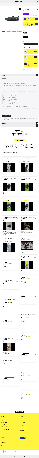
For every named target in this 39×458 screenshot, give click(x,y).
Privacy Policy (22, 432)
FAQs (1, 439)
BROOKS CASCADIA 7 (26, 197)
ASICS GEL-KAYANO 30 (26, 158)
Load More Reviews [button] (19, 411)
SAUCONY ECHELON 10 (8, 280)
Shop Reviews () (16, 152)
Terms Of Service (22, 430)
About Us (2, 437)
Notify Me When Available (31, 43)
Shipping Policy (22, 419)
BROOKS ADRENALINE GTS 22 (9, 197)
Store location (22, 425)
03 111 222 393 (4, 426)
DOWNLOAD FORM (6, 115)
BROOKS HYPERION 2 (26, 256)
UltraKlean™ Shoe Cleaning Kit (30, 56)
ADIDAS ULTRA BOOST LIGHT (9, 238)
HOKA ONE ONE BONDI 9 (9, 338)
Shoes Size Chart (22, 422)
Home (1, 4)
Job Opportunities (3, 442)
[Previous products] (35, 47)
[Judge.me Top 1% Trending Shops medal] (31, 146)
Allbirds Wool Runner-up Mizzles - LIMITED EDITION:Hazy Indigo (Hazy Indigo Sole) (10, 218)
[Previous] (2, 18)
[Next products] (37, 47)
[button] (14, 133)
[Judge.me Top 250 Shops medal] (27, 146)
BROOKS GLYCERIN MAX (8, 357)
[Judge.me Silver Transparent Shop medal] (22, 146)
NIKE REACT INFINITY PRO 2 (9, 377)
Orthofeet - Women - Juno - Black (28, 236)
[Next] (20, 18)
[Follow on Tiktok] (8, 429)
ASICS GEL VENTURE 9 (26, 333)
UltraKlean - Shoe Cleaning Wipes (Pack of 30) (30, 50)
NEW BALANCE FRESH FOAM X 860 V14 (29, 391)
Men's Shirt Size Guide (23, 427)
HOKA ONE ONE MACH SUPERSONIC (10, 299)
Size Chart (26, 27)
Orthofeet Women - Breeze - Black (28, 275)
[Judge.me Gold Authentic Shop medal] (17, 146)
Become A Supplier (4, 440)
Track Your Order (22, 428)
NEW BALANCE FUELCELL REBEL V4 (10, 178)
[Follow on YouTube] (6, 429)
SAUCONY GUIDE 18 (26, 353)
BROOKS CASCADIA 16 (26, 295)
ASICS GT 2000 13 (7, 158)
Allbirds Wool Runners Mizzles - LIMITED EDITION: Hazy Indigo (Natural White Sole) (28, 315)
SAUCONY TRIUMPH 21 (26, 178)
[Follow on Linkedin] (4, 429)
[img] (19, 130)
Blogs (1, 445)
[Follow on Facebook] (1, 429)
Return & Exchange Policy (24, 420)
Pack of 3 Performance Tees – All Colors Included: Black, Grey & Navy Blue (30, 61)
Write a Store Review (20, 140)
